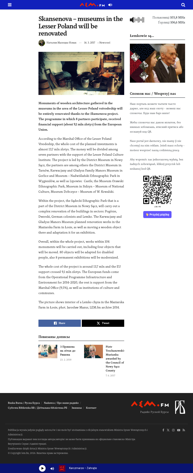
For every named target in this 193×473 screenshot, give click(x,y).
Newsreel (104, 42)
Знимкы (76, 407)
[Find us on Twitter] (168, 430)
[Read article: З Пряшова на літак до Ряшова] (47, 351)
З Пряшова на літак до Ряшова (67, 350)
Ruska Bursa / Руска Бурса (24, 403)
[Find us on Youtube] (178, 430)
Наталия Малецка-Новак (61, 42)
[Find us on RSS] (184, 430)
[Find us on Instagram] (173, 430)
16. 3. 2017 (89, 42)
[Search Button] (183, 4)
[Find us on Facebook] (163, 430)
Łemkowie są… (142, 36)
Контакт (91, 407)
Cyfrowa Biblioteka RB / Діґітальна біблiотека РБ (37, 407)
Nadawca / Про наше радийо (61, 403)
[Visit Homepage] (92, 4)
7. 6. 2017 (110, 375)
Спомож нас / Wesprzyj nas (153, 94)
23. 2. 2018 (65, 359)
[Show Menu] (9, 4)
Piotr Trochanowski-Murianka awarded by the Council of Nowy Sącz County (115, 358)
